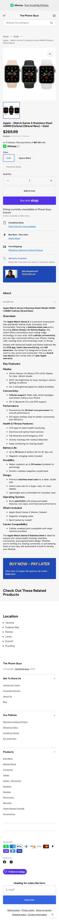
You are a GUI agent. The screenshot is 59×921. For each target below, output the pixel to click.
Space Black (26, 159)
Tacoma (9, 622)
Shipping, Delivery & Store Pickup (25, 250)
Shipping (6, 136)
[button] (4, 15)
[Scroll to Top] (52, 902)
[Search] (52, 23)
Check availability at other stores (16, 216)
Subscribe (29, 900)
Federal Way (12, 627)
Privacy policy (28, 910)
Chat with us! (28, 274)
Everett (9, 641)
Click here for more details (22, 226)
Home (6, 36)
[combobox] (29, 23)
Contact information (37, 914)
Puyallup (10, 645)
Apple (16, 36)
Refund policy (13, 910)
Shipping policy (19, 914)
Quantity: (7, 174)
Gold (10, 159)
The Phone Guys (22, 669)
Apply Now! (14, 238)
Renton (9, 631)
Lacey (8, 636)
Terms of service (44, 910)
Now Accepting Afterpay (37, 5)
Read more (10, 574)
